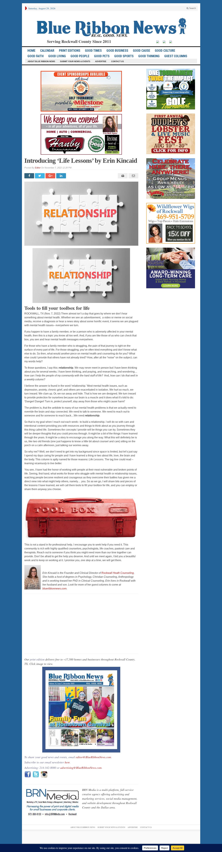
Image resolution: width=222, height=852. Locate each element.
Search (192, 8)
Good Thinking (149, 56)
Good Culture (165, 51)
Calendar (47, 51)
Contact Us (117, 61)
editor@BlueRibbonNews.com (93, 757)
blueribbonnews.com (54, 588)
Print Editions (69, 51)
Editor (37, 167)
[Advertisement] (81, 624)
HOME (31, 51)
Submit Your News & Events (75, 61)
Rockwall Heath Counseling (117, 573)
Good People (80, 56)
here (67, 762)
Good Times (93, 51)
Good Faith (35, 56)
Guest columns (175, 56)
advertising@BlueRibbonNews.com (81, 768)
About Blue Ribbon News (41, 61)
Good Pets (102, 56)
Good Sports (124, 56)
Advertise (100, 61)
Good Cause (141, 51)
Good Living (57, 56)
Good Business (117, 51)
